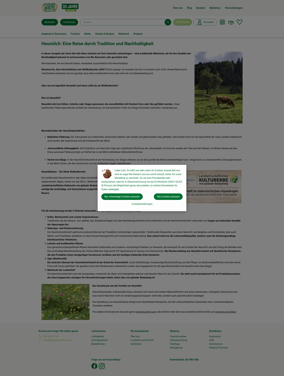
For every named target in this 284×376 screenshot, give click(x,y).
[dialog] (142, 188)
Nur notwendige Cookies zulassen (122, 196)
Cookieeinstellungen (142, 204)
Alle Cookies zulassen (168, 196)
